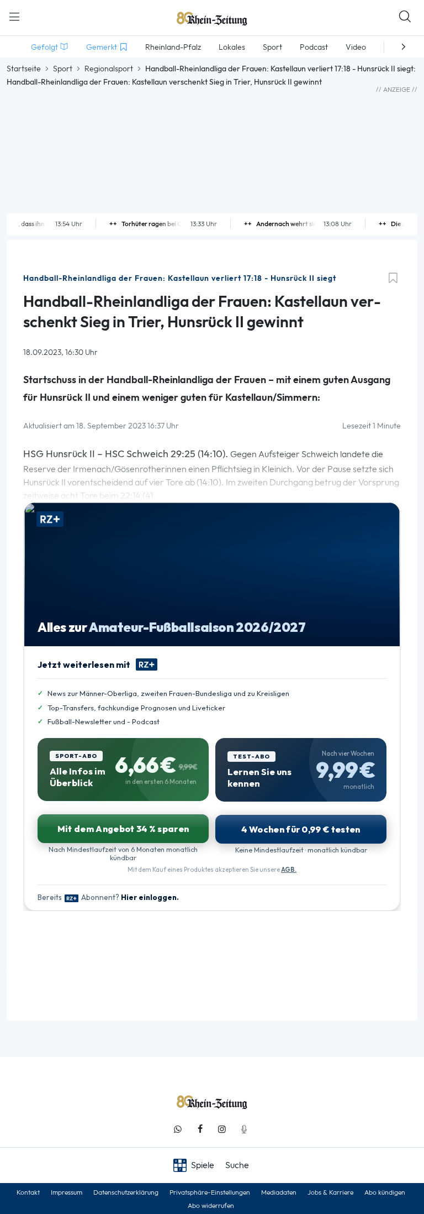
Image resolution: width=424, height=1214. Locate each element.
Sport (62, 69)
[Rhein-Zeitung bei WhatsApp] (177, 1129)
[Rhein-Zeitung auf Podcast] (244, 1129)
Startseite (24, 69)
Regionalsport (108, 69)
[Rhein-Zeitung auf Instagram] (221, 1129)
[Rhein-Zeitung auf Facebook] (199, 1129)
